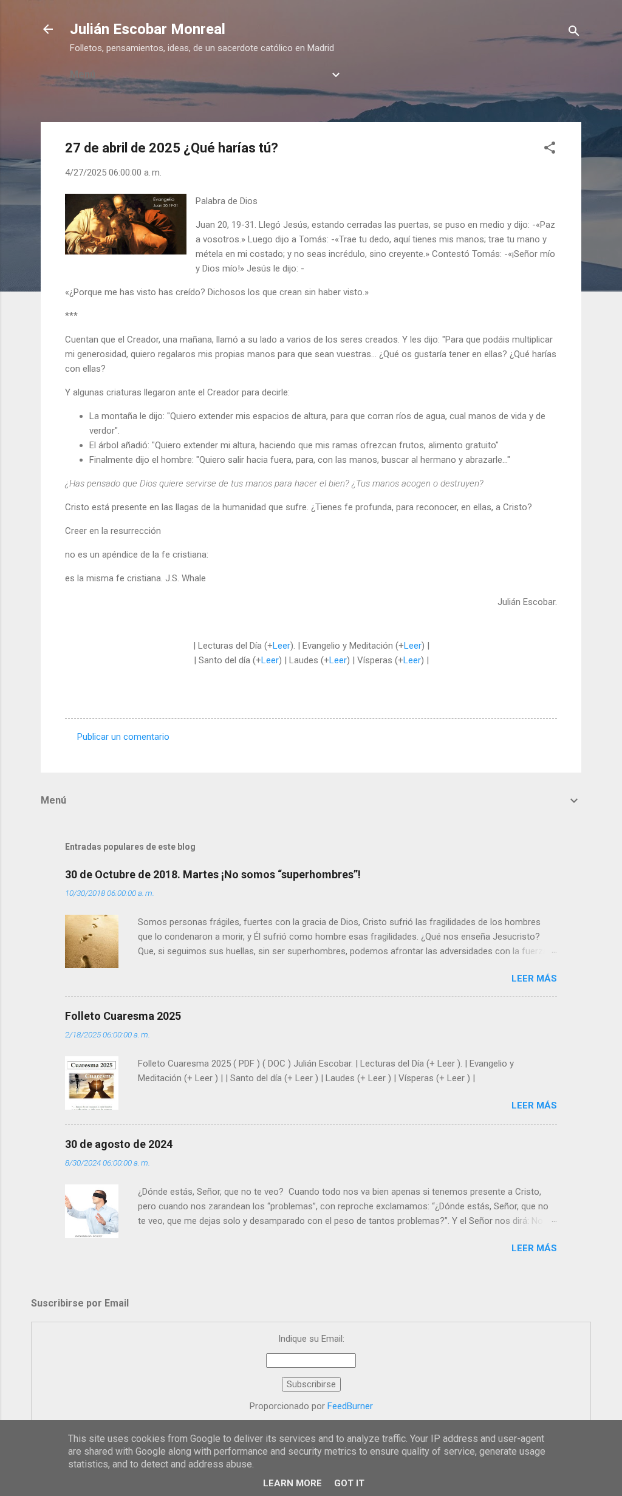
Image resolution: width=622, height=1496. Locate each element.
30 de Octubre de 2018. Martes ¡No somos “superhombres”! (213, 874)
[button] (549, 149)
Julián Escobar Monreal (147, 29)
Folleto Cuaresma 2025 (123, 1015)
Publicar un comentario (123, 736)
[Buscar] (574, 33)
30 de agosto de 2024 (119, 1144)
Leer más (534, 978)
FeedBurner (350, 1406)
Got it (349, 1483)
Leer (281, 645)
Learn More (292, 1483)
